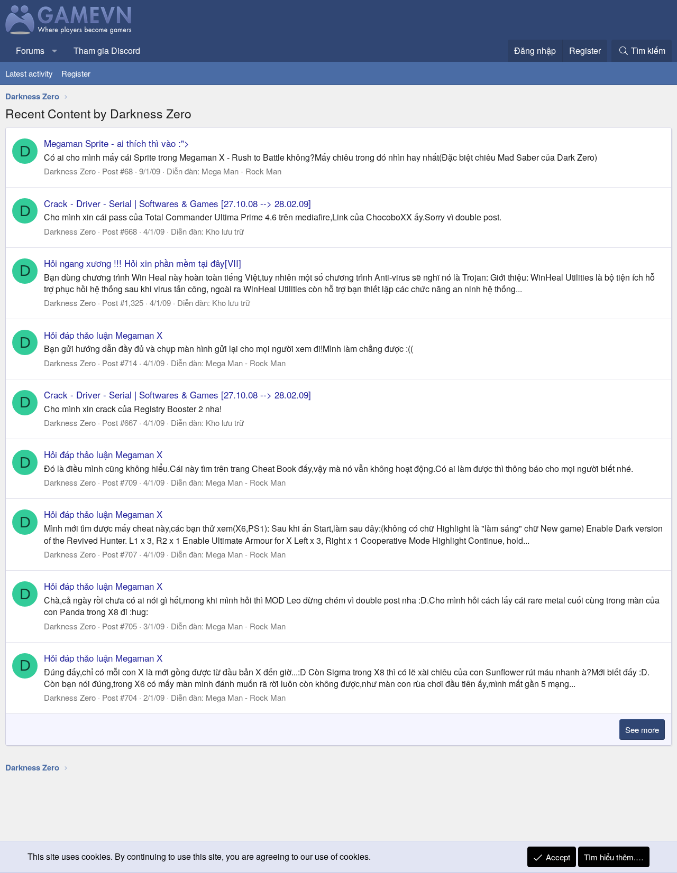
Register (75, 73)
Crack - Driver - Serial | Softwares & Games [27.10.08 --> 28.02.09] (177, 203)
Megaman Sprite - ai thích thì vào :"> (116, 143)
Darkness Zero (70, 171)
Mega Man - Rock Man (241, 171)
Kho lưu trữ (225, 231)
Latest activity (29, 73)
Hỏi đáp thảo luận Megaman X (103, 334)
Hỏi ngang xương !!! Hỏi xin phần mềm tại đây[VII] (142, 263)
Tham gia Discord (107, 50)
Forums (30, 50)
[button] (54, 51)
